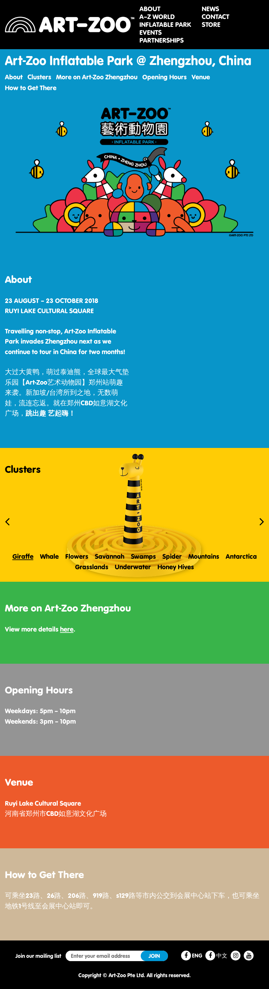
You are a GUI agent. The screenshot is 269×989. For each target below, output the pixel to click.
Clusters (39, 76)
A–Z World (157, 17)
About (149, 9)
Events (150, 32)
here (66, 629)
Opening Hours (164, 76)
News (210, 9)
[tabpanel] (134, 515)
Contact (215, 17)
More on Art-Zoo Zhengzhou (96, 76)
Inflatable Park (165, 25)
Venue (201, 76)
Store (211, 25)
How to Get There (30, 87)
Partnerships (161, 40)
